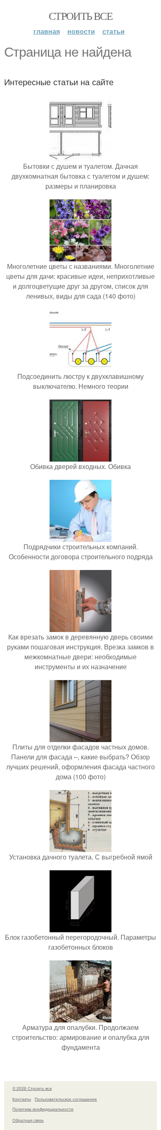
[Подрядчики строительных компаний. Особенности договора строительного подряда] (80, 536)
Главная (46, 31)
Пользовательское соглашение (66, 1099)
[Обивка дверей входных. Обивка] (80, 456)
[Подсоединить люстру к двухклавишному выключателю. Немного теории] (80, 366)
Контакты (21, 1099)
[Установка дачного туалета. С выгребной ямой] (80, 847)
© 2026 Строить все (32, 1088)
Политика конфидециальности (42, 1109)
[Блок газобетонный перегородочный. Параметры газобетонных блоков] (80, 927)
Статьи (113, 31)
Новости (81, 31)
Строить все (80, 16)
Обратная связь (28, 1120)
